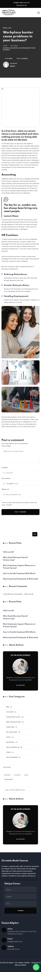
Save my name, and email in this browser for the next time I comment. (19, 504)
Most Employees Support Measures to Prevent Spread (19, 567)
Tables (8, 752)
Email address (6, 478)
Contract (18, 775)
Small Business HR (12, 747)
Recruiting (10, 742)
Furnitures (10, 727)
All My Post (20, 685)
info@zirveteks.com (14, 942)
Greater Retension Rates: (16, 285)
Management (9, 779)
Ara (35, 534)
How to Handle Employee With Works (19, 573)
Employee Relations (13, 722)
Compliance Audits (13, 717)
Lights (8, 737)
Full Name (4, 467)
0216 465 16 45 (21, 5)
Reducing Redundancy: (15, 274)
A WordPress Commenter (12, 594)
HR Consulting (11, 732)
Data (26, 775)
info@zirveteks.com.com (21, 2)
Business (7, 775)
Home (5, 45)
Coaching (14, 45)
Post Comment (22, 58)
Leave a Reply (6, 446)
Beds (7, 707)
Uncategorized (12, 757)
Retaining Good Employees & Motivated (20, 579)
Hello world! (8, 552)
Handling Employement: (16, 296)
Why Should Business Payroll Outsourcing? (15, 559)
